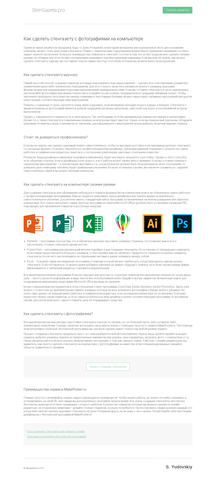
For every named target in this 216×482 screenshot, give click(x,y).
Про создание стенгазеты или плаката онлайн (56, 431)
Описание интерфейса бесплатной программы (56, 436)
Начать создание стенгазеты (108, 366)
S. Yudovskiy (179, 466)
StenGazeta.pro (48, 10)
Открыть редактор (177, 10)
